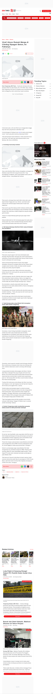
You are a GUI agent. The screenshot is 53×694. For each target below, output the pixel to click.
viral (21, 135)
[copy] (31, 83)
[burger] (50, 13)
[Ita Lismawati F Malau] (3, 496)
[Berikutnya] (33, 561)
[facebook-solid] (25, 83)
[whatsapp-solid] (22, 83)
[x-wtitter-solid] (28, 83)
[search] (40, 11)
